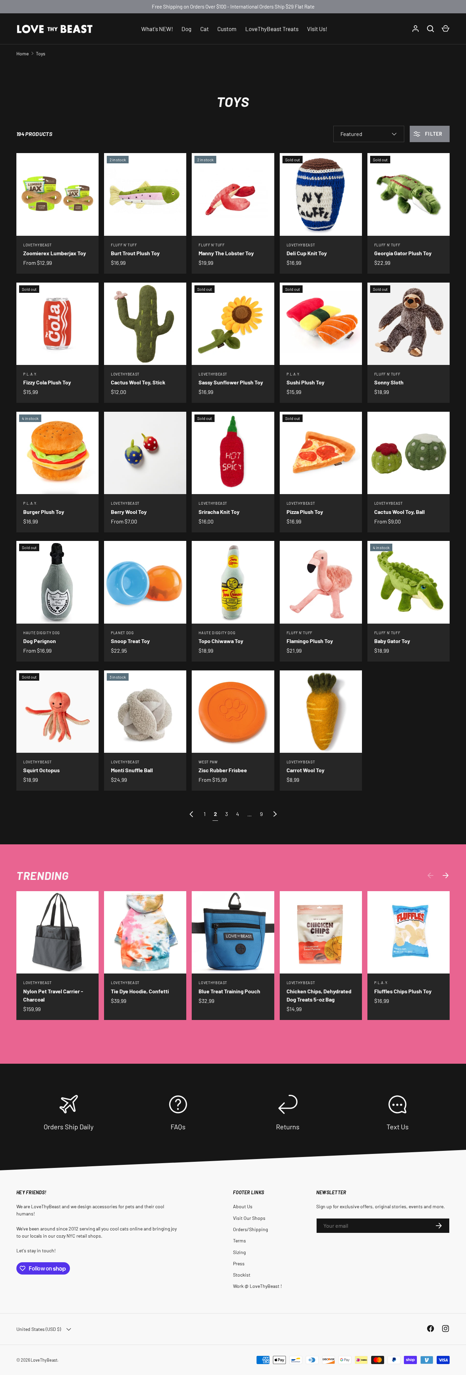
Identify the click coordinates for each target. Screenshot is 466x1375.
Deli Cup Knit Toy (307, 253)
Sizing (239, 1252)
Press (239, 1263)
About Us (242, 1206)
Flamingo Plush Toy (310, 641)
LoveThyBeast (44, 1360)
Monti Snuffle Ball (132, 770)
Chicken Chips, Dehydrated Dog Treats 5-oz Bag (319, 995)
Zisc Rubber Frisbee (223, 770)
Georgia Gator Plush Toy (403, 253)
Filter (433, 134)
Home (22, 53)
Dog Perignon (39, 641)
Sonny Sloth (389, 382)
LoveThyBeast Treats (271, 28)
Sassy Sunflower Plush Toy (231, 382)
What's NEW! (157, 28)
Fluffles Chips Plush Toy (403, 991)
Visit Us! (317, 28)
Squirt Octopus (41, 770)
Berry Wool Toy (129, 511)
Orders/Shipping (250, 1229)
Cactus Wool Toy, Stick (138, 382)
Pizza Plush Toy (305, 511)
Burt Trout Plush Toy (135, 253)
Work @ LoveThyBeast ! (257, 1286)
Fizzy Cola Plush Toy (47, 382)
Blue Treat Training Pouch (229, 991)
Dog (186, 28)
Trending (42, 875)
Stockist (241, 1275)
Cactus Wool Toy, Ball (399, 511)
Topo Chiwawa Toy (221, 641)
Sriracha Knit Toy (219, 511)
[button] (445, 28)
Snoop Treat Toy (130, 641)
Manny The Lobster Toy (226, 253)
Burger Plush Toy (43, 511)
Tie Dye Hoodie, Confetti (140, 991)
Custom (226, 28)
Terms (239, 1240)
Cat (204, 28)
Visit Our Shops (249, 1218)
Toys (40, 53)
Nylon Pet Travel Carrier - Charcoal (53, 995)
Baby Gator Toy (392, 641)
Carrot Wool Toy (305, 770)
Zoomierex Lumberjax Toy (54, 253)
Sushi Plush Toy (305, 382)
